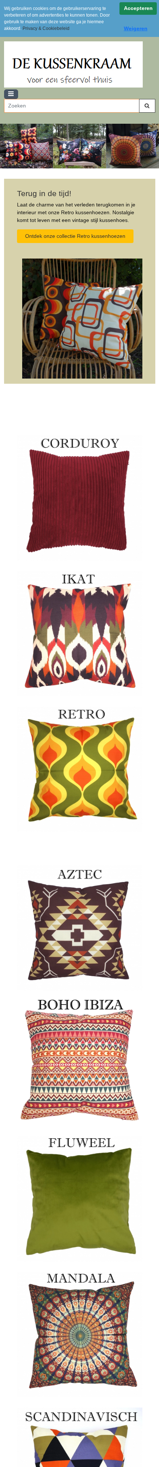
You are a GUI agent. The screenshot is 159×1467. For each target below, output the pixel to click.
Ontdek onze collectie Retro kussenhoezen (75, 236)
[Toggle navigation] (11, 94)
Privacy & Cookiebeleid (46, 28)
